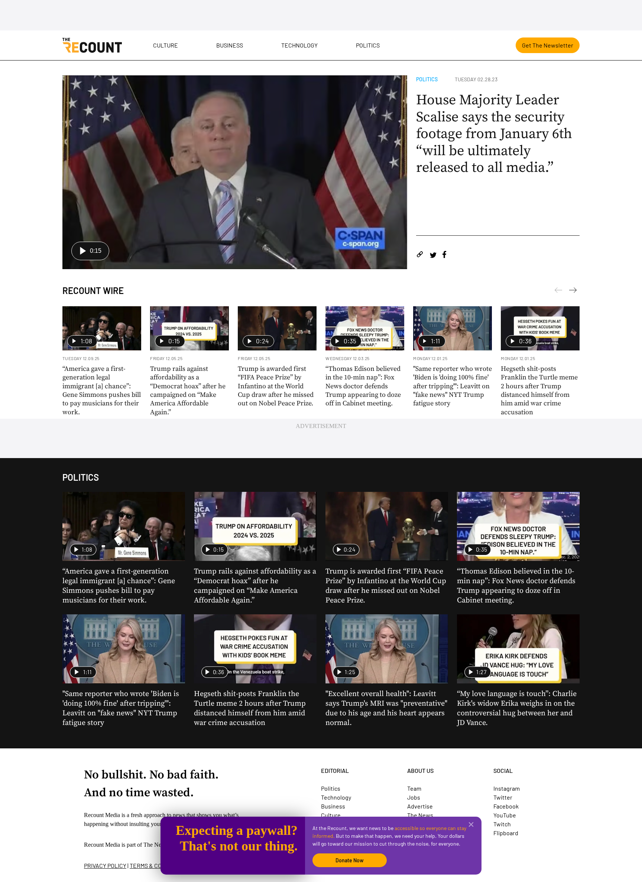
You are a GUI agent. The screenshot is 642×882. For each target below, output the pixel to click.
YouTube (504, 815)
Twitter (502, 797)
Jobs (413, 797)
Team (414, 788)
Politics (368, 45)
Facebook (506, 806)
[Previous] (573, 291)
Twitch (502, 823)
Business (229, 45)
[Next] (558, 291)
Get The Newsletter (547, 45)
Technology (299, 45)
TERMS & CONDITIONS (158, 865)
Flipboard (505, 832)
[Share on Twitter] (433, 255)
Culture (165, 45)
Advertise (420, 806)
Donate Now (349, 860)
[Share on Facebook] (444, 255)
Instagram (506, 788)
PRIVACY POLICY (105, 865)
